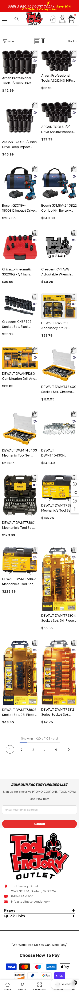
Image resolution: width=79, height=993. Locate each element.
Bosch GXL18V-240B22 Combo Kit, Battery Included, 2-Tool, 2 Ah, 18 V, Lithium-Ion (59, 208)
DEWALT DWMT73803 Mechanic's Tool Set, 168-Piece (19, 582)
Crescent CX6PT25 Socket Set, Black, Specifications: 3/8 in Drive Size (17, 324)
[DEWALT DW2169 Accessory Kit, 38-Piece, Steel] (59, 306)
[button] (37, 41)
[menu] (4, 18)
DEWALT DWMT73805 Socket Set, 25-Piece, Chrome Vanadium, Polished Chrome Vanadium (19, 712)
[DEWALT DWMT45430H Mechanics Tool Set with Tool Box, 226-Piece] (59, 428)
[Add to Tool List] (35, 53)
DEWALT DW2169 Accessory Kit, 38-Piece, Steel (55, 326)
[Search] (16, 19)
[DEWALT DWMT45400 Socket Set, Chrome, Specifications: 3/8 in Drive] (59, 365)
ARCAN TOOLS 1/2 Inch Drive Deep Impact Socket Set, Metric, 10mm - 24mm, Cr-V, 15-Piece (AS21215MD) (19, 144)
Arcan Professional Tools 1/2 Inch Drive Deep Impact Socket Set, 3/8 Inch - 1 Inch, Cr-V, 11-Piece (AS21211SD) (17, 81)
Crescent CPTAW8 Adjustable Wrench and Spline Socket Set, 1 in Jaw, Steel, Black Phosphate (58, 272)
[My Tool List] (52, 19)
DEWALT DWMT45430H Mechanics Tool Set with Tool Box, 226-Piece (56, 453)
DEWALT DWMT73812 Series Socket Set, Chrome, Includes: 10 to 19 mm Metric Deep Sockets (58, 712)
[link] (22, 986)
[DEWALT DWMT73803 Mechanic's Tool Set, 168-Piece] (20, 561)
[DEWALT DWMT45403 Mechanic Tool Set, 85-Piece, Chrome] (20, 428)
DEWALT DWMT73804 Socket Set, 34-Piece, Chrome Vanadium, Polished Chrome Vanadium (58, 618)
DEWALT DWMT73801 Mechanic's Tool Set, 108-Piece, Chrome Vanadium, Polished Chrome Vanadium (18, 525)
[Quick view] (35, 61)
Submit (39, 824)
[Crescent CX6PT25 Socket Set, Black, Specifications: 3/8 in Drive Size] (20, 305)
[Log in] (62, 19)
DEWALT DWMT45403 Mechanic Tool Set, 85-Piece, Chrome (19, 453)
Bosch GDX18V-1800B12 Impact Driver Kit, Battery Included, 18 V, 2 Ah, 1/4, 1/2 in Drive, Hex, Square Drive (19, 208)
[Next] (69, 749)
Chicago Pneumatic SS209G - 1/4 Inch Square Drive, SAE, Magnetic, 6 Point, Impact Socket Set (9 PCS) (18, 272)
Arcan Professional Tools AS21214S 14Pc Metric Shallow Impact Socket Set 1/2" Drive (58, 78)
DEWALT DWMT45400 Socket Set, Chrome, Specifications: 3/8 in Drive (58, 389)
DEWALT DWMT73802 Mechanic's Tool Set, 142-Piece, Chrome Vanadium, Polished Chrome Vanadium (58, 508)
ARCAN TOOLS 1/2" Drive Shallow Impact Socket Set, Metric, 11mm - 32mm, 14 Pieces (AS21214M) (57, 129)
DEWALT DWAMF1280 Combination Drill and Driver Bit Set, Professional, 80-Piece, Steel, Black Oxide (19, 376)
